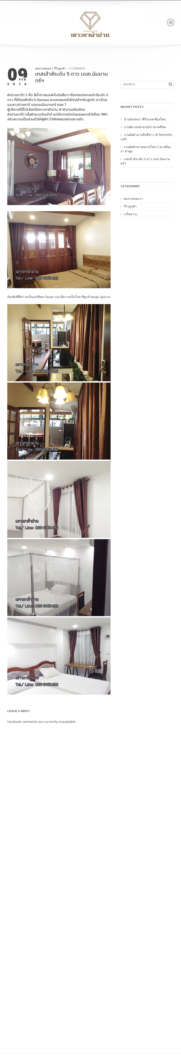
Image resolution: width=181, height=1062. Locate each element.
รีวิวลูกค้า (60, 68)
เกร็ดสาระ (131, 214)
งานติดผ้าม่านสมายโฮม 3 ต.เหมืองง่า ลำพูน (146, 149)
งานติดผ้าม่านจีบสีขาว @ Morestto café (146, 137)
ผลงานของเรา (44, 68)
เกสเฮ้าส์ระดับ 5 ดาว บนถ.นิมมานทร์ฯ (71, 77)
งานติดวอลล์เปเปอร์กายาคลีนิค (145, 127)
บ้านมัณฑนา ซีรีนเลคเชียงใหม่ (145, 119)
